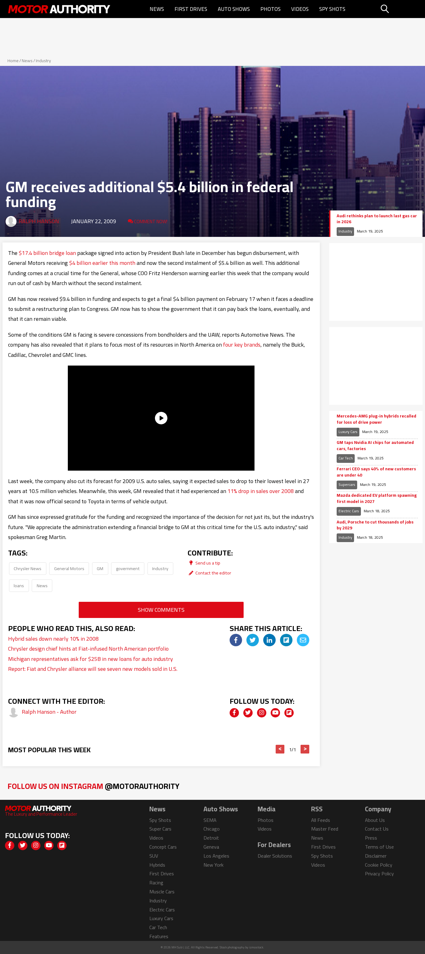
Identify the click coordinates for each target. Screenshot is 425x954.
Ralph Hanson (39, 221)
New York (213, 864)
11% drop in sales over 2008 (260, 491)
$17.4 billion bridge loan (47, 253)
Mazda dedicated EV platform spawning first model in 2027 (377, 498)
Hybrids (157, 864)
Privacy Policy (379, 873)
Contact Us (377, 828)
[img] (236, 640)
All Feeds (320, 820)
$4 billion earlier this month (102, 263)
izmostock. (256, 947)
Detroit (211, 837)
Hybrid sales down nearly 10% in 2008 (53, 639)
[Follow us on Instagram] (261, 712)
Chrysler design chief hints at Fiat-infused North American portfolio (88, 648)
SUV (153, 855)
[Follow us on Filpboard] (289, 712)
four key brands (241, 344)
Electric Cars (349, 510)
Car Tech (346, 458)
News (157, 9)
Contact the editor (212, 573)
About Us (375, 820)
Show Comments (161, 610)
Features (158, 936)
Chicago (211, 828)
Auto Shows (234, 9)
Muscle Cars (162, 891)
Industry (43, 60)
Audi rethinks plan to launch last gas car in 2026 (377, 219)
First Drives (191, 9)
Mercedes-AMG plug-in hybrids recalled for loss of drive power (376, 419)
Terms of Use (379, 846)
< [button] (280, 749)
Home (13, 60)
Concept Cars (163, 846)
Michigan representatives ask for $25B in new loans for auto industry (90, 659)
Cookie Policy (378, 864)
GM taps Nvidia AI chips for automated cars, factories (375, 446)
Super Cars (160, 828)
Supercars (347, 484)
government (128, 568)
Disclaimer (375, 855)
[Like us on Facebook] (234, 712)
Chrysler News (27, 568)
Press (371, 837)
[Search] (401, 9)
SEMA (210, 820)
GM (100, 568)
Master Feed (324, 828)
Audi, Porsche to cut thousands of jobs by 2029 (375, 525)
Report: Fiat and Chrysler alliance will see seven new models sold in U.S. (92, 669)
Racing (156, 882)
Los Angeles (216, 855)
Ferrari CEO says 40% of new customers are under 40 (376, 472)
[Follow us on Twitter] (248, 712)
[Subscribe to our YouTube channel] (275, 712)
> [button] (305, 749)
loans (19, 585)
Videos (300, 9)
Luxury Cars (348, 431)
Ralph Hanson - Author (49, 712)
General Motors (69, 568)
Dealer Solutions (275, 855)
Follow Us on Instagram (93, 786)
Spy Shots (332, 9)
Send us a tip (207, 563)
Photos (270, 9)
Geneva (211, 846)
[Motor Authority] (59, 9)
